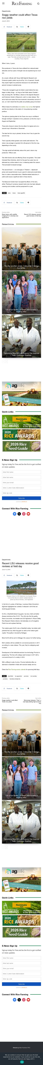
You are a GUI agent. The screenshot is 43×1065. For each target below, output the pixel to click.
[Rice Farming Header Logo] (21, 3)
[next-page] (6, 361)
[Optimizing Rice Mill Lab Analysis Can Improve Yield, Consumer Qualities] (21, 336)
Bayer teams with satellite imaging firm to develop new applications (10, 215)
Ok (22, 1062)
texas (14, 193)
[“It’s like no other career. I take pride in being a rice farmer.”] (21, 248)
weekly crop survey (26, 107)
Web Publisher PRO (24, 1047)
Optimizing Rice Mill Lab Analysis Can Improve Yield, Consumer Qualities (21, 354)
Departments (6, 11)
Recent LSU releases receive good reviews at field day (32, 215)
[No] (41, 1059)
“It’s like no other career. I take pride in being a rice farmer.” (21, 267)
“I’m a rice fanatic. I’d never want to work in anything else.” (21, 310)
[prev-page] (3, 361)
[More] (28, 27)
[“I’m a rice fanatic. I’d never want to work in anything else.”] (21, 292)
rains (9, 193)
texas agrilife (21, 193)
